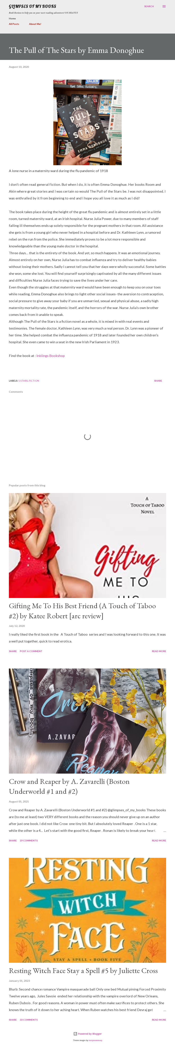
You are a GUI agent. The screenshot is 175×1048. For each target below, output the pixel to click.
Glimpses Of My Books (32, 6)
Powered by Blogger (89, 1033)
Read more (159, 651)
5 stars (23, 380)
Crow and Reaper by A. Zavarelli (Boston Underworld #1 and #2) (69, 786)
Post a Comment (31, 651)
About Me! (35, 23)
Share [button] (158, 380)
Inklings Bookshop (50, 355)
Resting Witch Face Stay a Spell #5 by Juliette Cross (83, 970)
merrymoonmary (95, 1040)
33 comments (29, 1019)
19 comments (29, 840)
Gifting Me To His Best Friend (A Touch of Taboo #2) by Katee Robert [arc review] (82, 611)
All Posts (14, 23)
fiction (34, 380)
